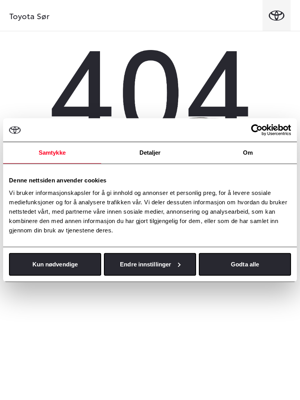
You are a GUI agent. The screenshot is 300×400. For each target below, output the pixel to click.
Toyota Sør (29, 15)
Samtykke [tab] (52, 152)
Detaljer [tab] (150, 152)
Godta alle (245, 264)
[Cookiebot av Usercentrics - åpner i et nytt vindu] (257, 130)
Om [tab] (248, 152)
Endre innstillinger (145, 264)
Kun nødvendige (55, 264)
